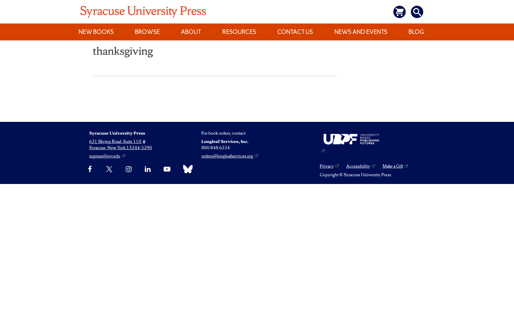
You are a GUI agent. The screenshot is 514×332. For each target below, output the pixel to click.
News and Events (360, 32)
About (191, 32)
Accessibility (358, 166)
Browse (147, 32)
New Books (96, 32)
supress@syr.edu (104, 156)
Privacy (327, 166)
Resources (239, 32)
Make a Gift (393, 166)
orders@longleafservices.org (227, 156)
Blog (416, 32)
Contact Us (295, 32)
